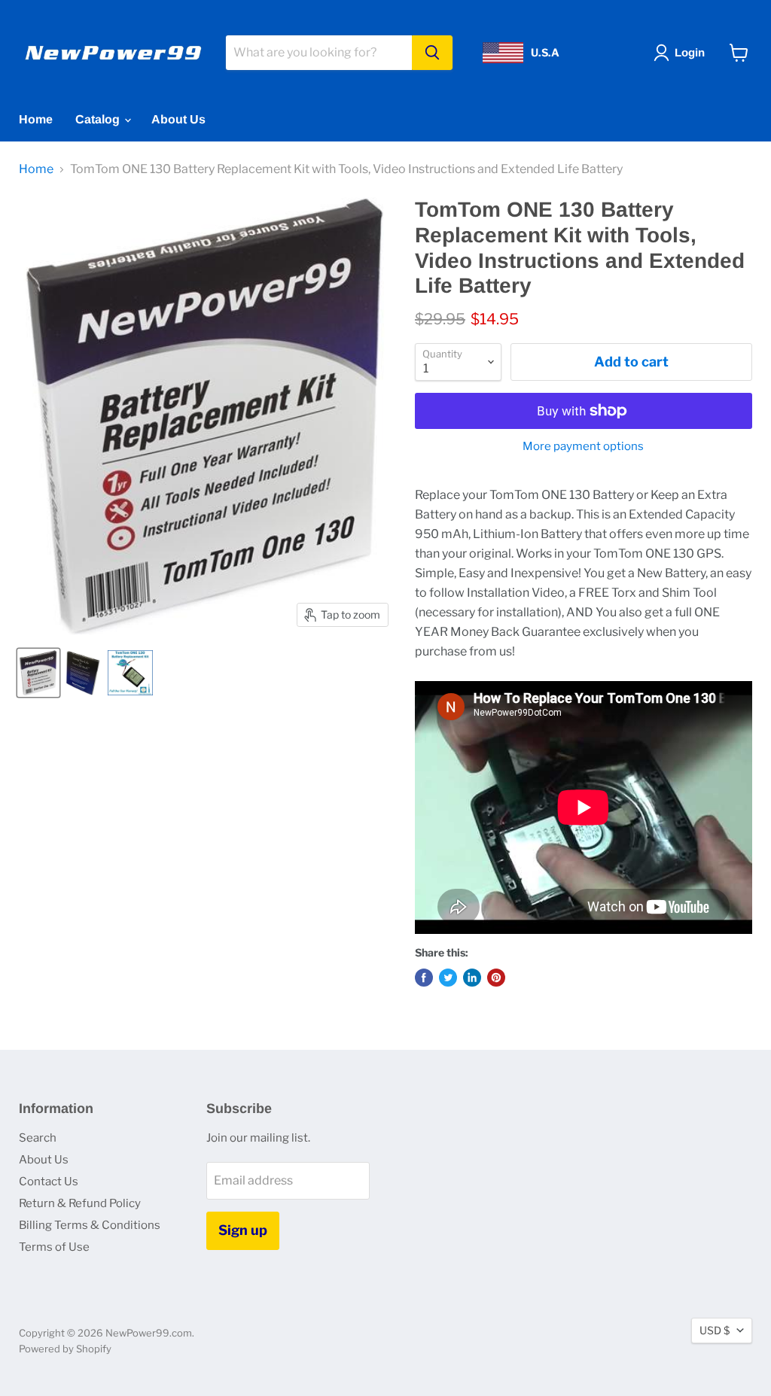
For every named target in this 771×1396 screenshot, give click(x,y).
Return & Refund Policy (80, 1203)
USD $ (714, 1330)
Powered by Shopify (65, 1349)
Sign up (242, 1230)
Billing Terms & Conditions (89, 1225)
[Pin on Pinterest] (496, 978)
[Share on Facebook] (424, 978)
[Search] (432, 52)
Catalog (99, 119)
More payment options (583, 446)
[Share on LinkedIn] (472, 978)
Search (37, 1138)
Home (36, 119)
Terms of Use (54, 1247)
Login (690, 52)
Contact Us (48, 1181)
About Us (178, 119)
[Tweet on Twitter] (448, 978)
